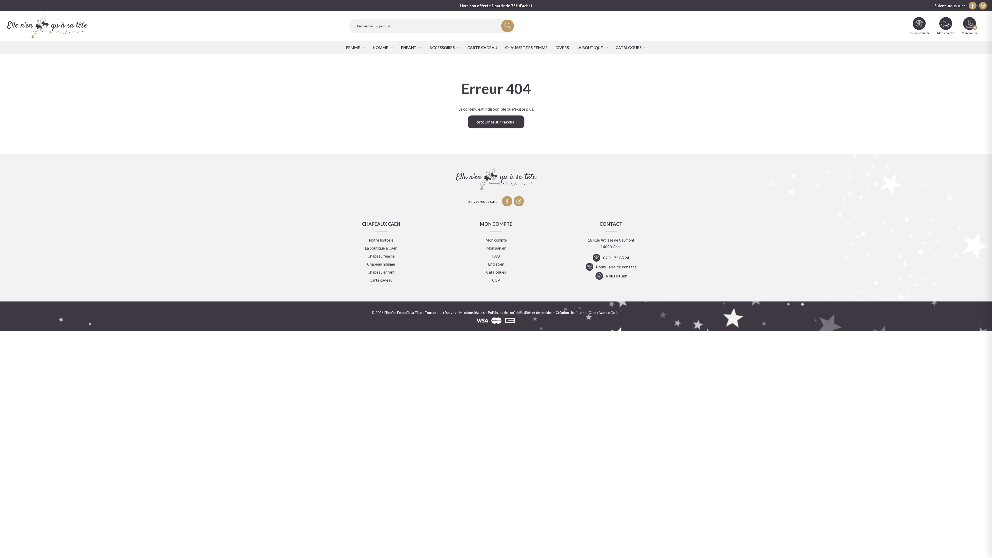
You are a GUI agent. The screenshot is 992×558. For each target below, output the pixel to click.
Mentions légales (472, 313)
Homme (380, 47)
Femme (353, 47)
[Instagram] (983, 6)
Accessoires (442, 47)
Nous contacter (919, 33)
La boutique (590, 47)
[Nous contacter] (919, 23)
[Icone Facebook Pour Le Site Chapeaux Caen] (973, 6)
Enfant (409, 47)
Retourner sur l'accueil (496, 122)
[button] (355, 47)
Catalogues (628, 47)
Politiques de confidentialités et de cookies (520, 313)
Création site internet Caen (576, 313)
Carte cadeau (482, 47)
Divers (562, 47)
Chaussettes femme (526, 47)
